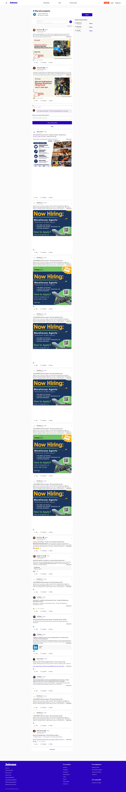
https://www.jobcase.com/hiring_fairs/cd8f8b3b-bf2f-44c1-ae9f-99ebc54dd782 (51, 666)
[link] (36, 62)
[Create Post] (70, 21)
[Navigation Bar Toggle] (6, 3)
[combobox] (52, 117)
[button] (6, 3)
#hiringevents (36, 136)
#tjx (66, 641)
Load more (52, 749)
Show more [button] (68, 36)
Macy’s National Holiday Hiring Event (48, 563)
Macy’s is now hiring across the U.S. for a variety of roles (45, 739)
